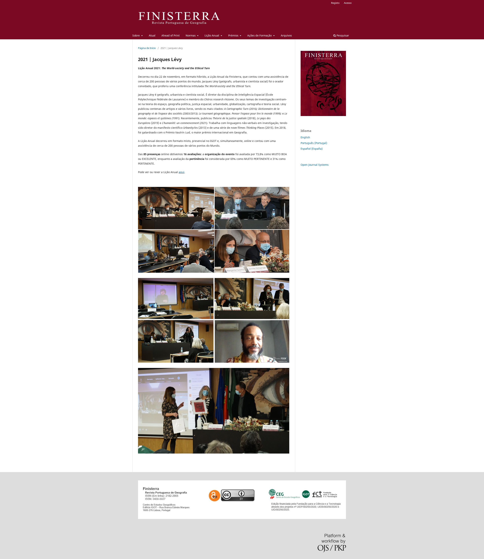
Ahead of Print (170, 35)
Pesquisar (342, 35)
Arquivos (286, 35)
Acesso (348, 3)
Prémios (233, 35)
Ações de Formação (259, 35)
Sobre (136, 35)
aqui (181, 172)
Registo (335, 3)
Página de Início (147, 48)
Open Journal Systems (315, 164)
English (305, 137)
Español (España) (312, 148)
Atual (152, 35)
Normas (191, 35)
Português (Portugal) (314, 143)
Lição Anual (212, 35)
